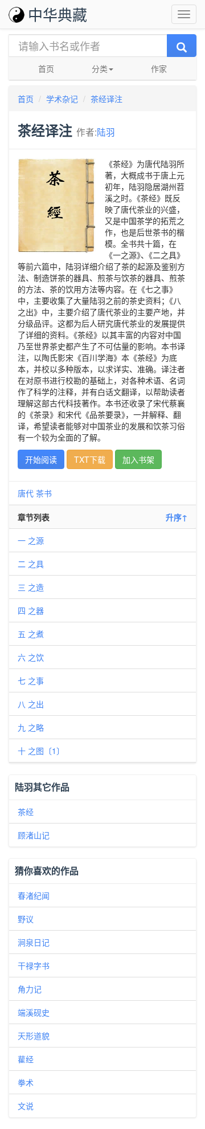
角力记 (30, 989)
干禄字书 (34, 965)
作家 (159, 68)
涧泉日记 (34, 942)
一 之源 (31, 540)
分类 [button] (100, 68)
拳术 (26, 1082)
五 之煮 (31, 633)
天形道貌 (34, 1035)
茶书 (44, 493)
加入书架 (138, 459)
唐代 (26, 493)
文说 (26, 1105)
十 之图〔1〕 (41, 750)
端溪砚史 (34, 1012)
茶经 (26, 811)
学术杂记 (62, 98)
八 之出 (31, 704)
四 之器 (31, 610)
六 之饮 (31, 657)
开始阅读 (41, 459)
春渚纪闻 (34, 895)
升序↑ (176, 517)
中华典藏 (57, 14)
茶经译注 (106, 98)
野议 (26, 918)
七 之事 (31, 680)
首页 (46, 68)
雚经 (26, 1059)
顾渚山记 (34, 835)
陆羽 (106, 131)
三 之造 (31, 587)
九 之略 (31, 727)
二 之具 (31, 563)
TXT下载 (89, 459)
